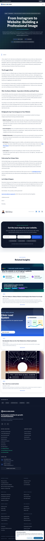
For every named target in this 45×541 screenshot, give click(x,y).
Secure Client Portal (11, 468)
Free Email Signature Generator (6, 450)
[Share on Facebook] (39, 211)
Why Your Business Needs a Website (7, 486)
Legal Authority (26, 516)
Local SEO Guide (26, 482)
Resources (11, 13)
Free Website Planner (5, 448)
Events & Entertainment (5, 518)
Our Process (3, 442)
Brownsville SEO (26, 508)
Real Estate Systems (27, 520)
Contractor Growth (27, 435)
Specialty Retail (26, 530)
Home (6, 13)
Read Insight (22, 304)
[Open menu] (43, 4)
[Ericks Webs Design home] (8, 4)
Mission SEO (3, 508)
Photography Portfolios (28, 526)
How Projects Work (27, 496)
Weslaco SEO (26, 510)
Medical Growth (26, 518)
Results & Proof (26, 494)
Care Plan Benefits (27, 484)
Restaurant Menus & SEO (5, 516)
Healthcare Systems (27, 433)
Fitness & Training (27, 528)
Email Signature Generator (5, 496)
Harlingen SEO (26, 506)
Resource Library (4, 480)
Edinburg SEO (3, 510)
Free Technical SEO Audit (5, 498)
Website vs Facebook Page (5, 488)
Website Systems (4, 439)
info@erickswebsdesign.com (8, 465)
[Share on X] (42, 211)
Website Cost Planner (5, 500)
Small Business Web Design (5, 431)
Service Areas (3, 444)
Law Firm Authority (27, 431)
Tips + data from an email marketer (11, 383)
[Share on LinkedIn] (36, 211)
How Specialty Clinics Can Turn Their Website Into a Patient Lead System (20, 340)
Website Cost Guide (27, 480)
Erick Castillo (9, 211)
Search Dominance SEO (5, 435)
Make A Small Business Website (6, 484)
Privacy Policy (4, 538)
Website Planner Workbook (6, 494)
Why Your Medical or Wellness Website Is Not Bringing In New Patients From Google (22, 296)
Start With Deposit (4, 446)
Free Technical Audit (4, 452)
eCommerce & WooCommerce (6, 528)
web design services (36, 171)
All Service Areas (4, 506)
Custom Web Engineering (5, 433)
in (2, 423)
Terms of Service (11, 538)
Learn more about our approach (8, 194)
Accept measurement (38, 538)
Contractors (3, 526)
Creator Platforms (4, 520)
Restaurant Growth (27, 439)
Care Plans (3, 530)
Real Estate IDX (26, 437)
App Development (4, 437)
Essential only (29, 538)
